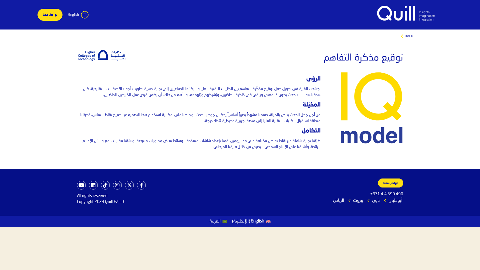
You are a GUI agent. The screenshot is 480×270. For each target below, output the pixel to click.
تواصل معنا (50, 15)
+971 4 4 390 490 (386, 194)
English (73, 14)
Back (240, 36)
